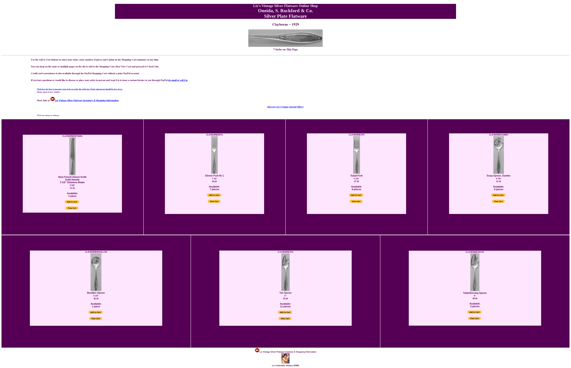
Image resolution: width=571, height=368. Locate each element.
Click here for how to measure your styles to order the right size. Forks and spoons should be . (80, 89)
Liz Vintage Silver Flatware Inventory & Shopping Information (87, 100)
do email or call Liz (177, 80)
